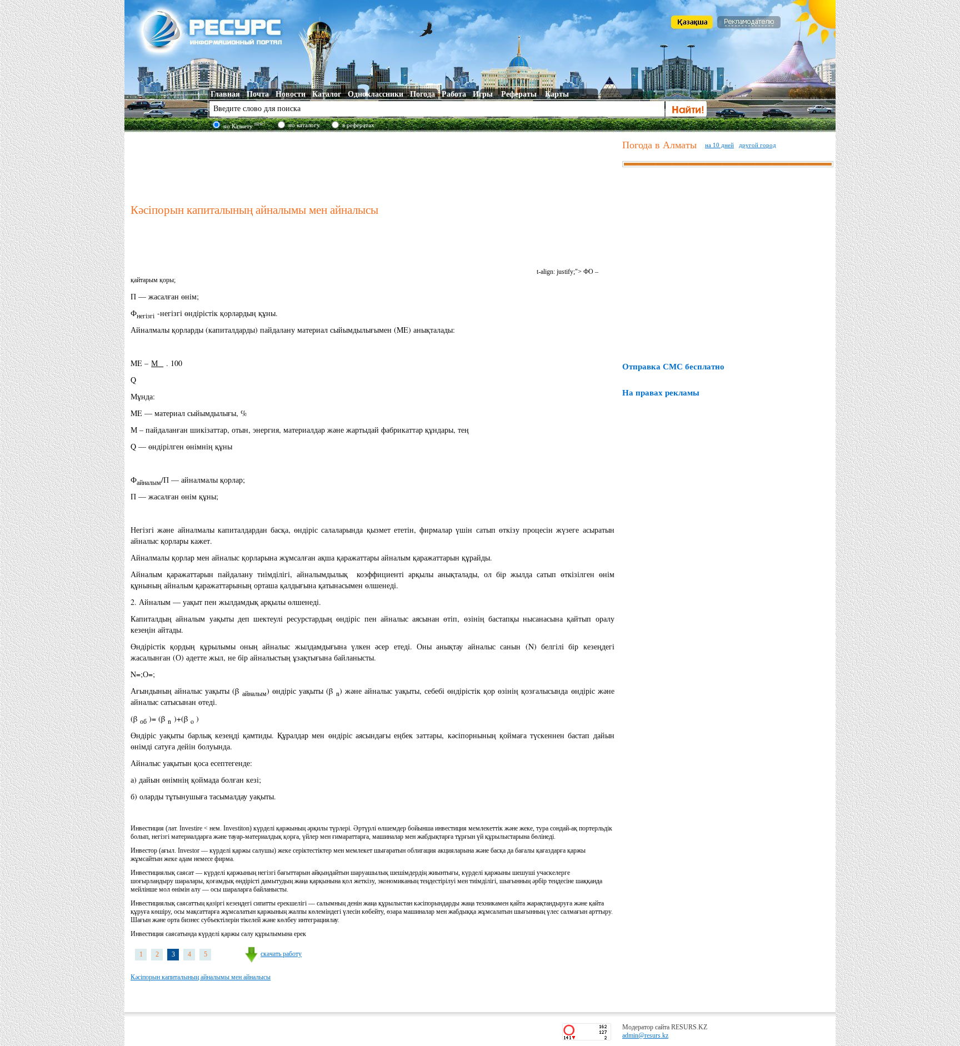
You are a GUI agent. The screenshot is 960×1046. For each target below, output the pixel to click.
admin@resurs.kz (645, 1035)
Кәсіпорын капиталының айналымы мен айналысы (201, 977)
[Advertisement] (374, 166)
